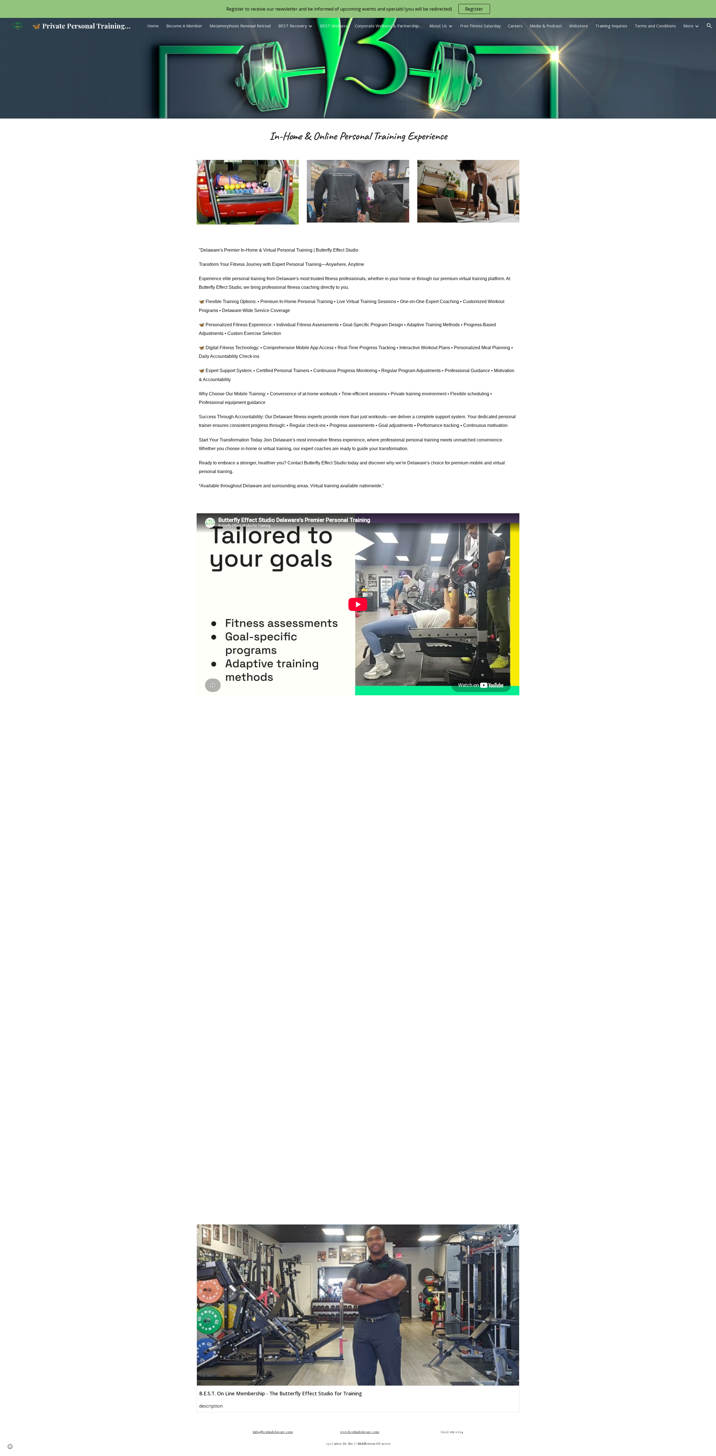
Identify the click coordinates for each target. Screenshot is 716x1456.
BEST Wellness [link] (334, 26)
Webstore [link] (578, 26)
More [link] (688, 26)
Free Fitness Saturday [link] (480, 26)
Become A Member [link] (184, 26)
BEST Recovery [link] (292, 26)
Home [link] (153, 26)
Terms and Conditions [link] (655, 26)
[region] (358, 9)
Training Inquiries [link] (611, 26)
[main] (358, 135)
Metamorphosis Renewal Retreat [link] (240, 26)
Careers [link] (515, 26)
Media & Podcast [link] (546, 26)
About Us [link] (438, 26)
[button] (709, 25)
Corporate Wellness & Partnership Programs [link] (388, 26)
